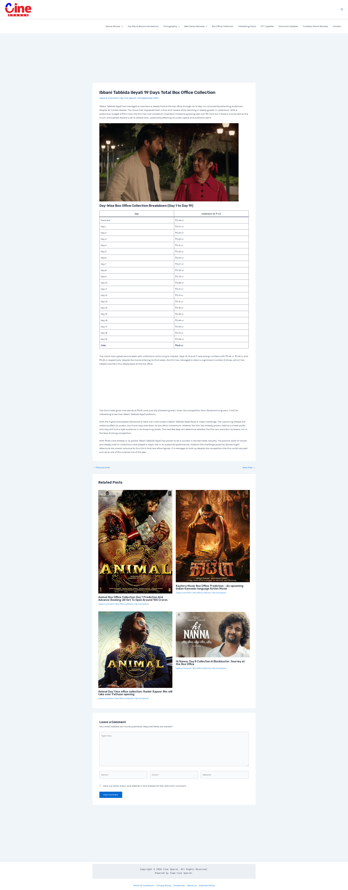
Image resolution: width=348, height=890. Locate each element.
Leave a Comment (108, 98)
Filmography (170, 26)
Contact (337, 26)
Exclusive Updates (288, 26)
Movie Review (113, 26)
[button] (342, 9)
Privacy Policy (164, 885)
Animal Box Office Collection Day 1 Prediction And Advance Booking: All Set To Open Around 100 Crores (133, 598)
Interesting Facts (247, 26)
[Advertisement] (174, 63)
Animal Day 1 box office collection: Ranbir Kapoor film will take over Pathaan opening (135, 693)
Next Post (249, 467)
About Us (192, 885)
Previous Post (101, 467)
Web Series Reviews (194, 26)
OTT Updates (267, 26)
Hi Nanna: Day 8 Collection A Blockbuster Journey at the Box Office (210, 663)
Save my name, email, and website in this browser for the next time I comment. (145, 785)
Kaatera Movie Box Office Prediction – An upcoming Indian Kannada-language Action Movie (209, 587)
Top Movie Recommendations (143, 26)
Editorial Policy (207, 885)
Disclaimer (179, 885)
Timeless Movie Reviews (315, 26)
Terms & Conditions (143, 885)
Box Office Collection (222, 26)
